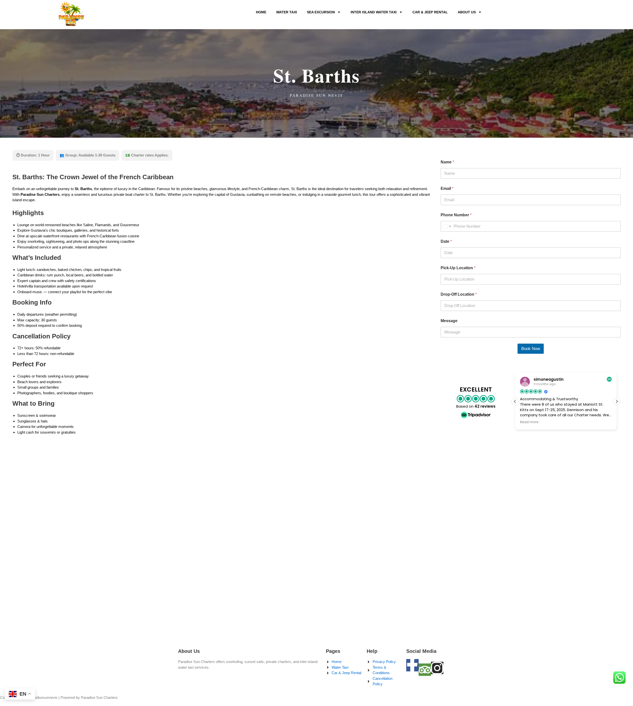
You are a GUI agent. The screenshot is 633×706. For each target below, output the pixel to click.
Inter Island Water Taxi (374, 12)
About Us (467, 12)
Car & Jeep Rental (430, 12)
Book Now (530, 348)
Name (447, 162)
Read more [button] (539, 422)
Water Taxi (286, 12)
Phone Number (456, 215)
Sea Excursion (321, 12)
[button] (616, 401)
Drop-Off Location (459, 294)
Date (446, 241)
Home (261, 12)
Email (447, 188)
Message (449, 321)
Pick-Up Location (458, 268)
